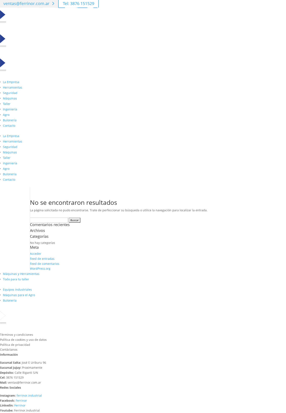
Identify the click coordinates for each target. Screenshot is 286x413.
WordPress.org (40, 269)
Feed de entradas (42, 259)
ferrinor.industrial (29, 395)
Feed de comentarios (44, 264)
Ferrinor (21, 401)
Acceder (35, 254)
